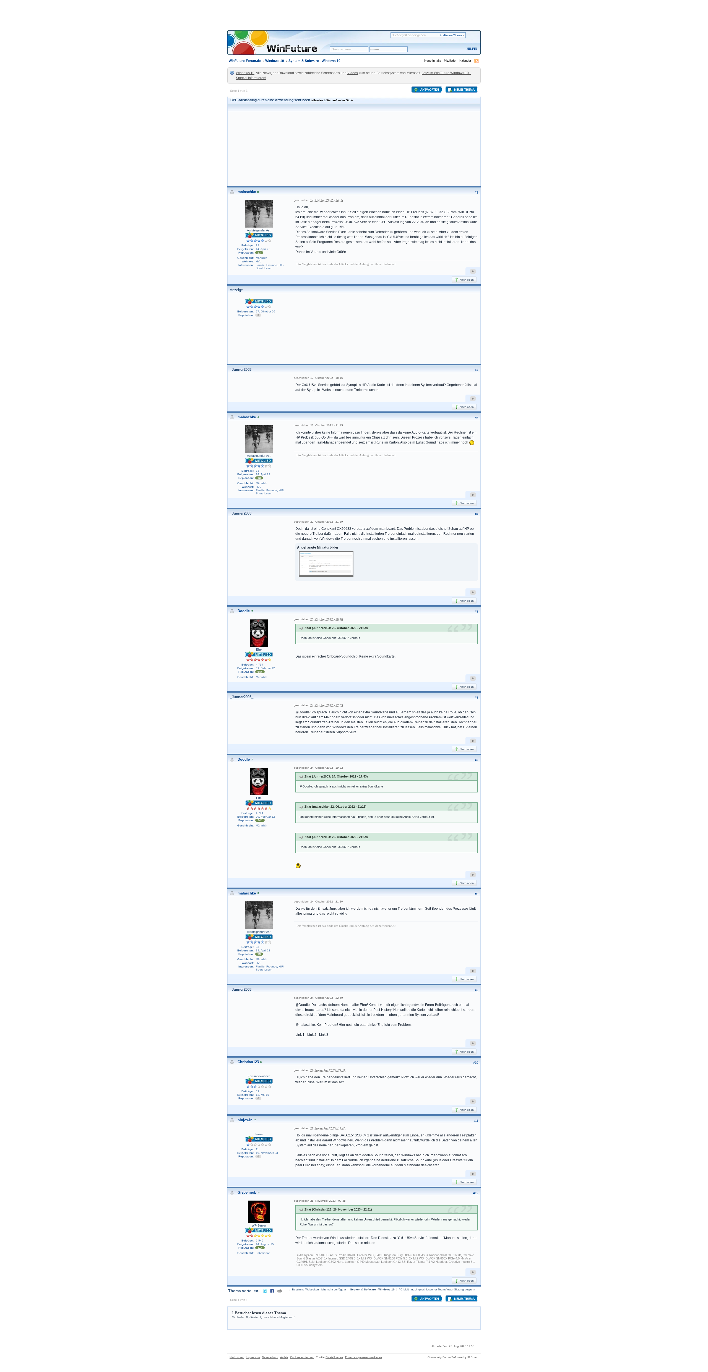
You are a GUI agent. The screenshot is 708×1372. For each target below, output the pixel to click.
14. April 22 (263, 249)
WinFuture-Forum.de (245, 61)
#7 (476, 760)
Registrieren (449, 49)
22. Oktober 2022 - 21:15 (326, 425)
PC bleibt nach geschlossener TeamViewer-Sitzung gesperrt (437, 1289)
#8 (476, 894)
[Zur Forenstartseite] (280, 46)
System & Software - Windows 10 (314, 61)
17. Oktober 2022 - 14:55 (326, 200)
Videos (352, 73)
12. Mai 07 (262, 1094)
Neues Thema (464, 90)
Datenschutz (270, 1357)
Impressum (253, 1357)
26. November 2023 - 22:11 (327, 1070)
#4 (476, 514)
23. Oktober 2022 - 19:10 (326, 619)
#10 (475, 1062)
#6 (476, 697)
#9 (476, 990)
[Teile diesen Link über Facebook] (272, 1290)
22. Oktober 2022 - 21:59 (326, 521)
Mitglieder (450, 60)
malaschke (247, 192)
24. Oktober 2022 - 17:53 (326, 705)
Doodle (244, 611)
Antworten (429, 90)
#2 (476, 370)
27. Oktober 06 (265, 311)
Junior (259, 1134)
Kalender (465, 60)
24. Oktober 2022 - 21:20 (326, 901)
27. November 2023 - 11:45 (327, 1128)
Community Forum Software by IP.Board (453, 1357)
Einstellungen (334, 1357)
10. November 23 (267, 1152)
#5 (476, 611)
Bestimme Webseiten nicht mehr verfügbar (319, 1289)
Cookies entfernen (302, 1357)
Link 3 (323, 1035)
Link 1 (299, 1035)
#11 (475, 1120)
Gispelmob (247, 1192)
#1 (476, 192)
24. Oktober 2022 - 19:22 (326, 767)
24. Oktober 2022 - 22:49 (326, 997)
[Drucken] (279, 1290)
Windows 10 (274, 61)
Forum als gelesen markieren (363, 1357)
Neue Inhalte (432, 60)
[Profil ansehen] (258, 192)
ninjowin (245, 1120)
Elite (259, 649)
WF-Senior (259, 1225)
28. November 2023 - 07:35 (328, 1200)
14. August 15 (265, 1244)
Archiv (284, 1357)
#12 (475, 1193)
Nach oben (466, 279)
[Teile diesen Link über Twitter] (265, 1290)
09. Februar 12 (265, 668)
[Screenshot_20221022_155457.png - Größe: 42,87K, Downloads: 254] (326, 565)
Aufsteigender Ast (258, 230)
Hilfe (471, 48)
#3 (476, 417)
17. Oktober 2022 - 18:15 (326, 377)
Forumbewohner (259, 1076)
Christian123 (248, 1062)
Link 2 (311, 1035)
